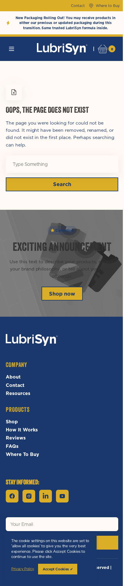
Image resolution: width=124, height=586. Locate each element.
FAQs (12, 446)
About (13, 377)
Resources (18, 393)
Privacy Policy (22, 569)
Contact (15, 385)
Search (60, 184)
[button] (11, 48)
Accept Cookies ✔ (58, 569)
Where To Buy (22, 454)
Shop (12, 421)
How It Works (22, 429)
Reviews (16, 438)
